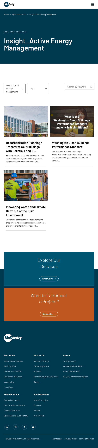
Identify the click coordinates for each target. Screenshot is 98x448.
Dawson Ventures (12, 410)
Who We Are (9, 355)
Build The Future (11, 394)
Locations (8, 387)
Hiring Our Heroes (71, 371)
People (37, 410)
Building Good (10, 366)
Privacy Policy (71, 438)
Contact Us (9, 289)
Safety (36, 382)
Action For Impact (12, 400)
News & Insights (41, 400)
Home (6, 14)
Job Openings (69, 361)
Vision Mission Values (13, 361)
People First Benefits (72, 366)
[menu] (92, 4)
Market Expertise (41, 366)
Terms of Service (86, 438)
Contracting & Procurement (46, 376)
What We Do (9, 254)
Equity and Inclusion (13, 376)
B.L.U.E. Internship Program (75, 376)
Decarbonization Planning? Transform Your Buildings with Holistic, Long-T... (24, 147)
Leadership (9, 382)
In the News (39, 415)
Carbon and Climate (12, 371)
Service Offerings (41, 361)
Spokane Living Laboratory (16, 415)
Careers (66, 355)
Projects (37, 371)
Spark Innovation (19, 14)
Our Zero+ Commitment (14, 405)
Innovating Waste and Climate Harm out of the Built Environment (26, 211)
